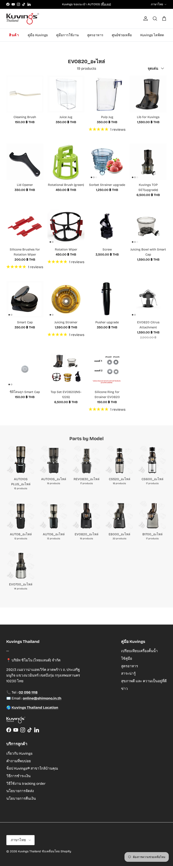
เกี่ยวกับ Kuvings (19, 753)
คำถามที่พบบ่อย (18, 761)
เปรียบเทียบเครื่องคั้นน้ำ (139, 651)
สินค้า (14, 35)
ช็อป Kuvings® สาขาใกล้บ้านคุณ (32, 768)
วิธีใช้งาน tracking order (26, 783)
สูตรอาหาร (95, 35)
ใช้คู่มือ (126, 658)
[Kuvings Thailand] (22, 18)
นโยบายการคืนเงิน (21, 798)
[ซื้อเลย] (106, 4)
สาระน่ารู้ (128, 673)
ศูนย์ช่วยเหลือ (122, 35)
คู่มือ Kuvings (38, 35)
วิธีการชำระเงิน (18, 776)
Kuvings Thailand (29, 851)
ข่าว (124, 688)
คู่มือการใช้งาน (67, 35)
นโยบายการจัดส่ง (20, 791)
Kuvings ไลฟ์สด (152, 35)
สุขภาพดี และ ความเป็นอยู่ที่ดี (144, 681)
